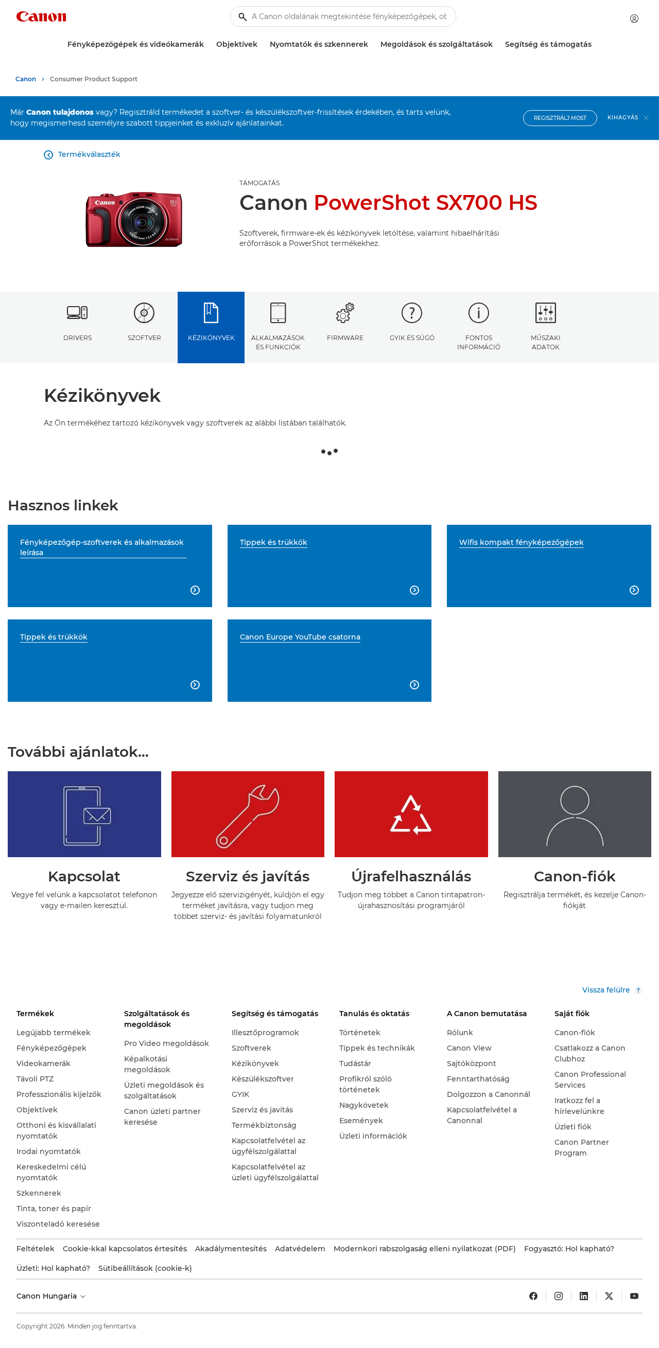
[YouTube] (634, 1296)
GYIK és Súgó (412, 338)
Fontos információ (478, 342)
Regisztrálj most (560, 118)
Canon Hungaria (47, 1296)
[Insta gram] (558, 1296)
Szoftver (144, 338)
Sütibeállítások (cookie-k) (145, 1268)
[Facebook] (533, 1296)
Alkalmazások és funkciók (278, 342)
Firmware (345, 338)
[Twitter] (609, 1296)
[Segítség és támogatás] (596, 44)
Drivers (77, 338)
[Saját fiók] (634, 18)
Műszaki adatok (546, 342)
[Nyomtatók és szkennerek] (372, 44)
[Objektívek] (261, 44)
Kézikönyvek (211, 338)
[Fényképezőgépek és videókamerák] (208, 44)
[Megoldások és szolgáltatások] (497, 44)
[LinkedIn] (584, 1296)
